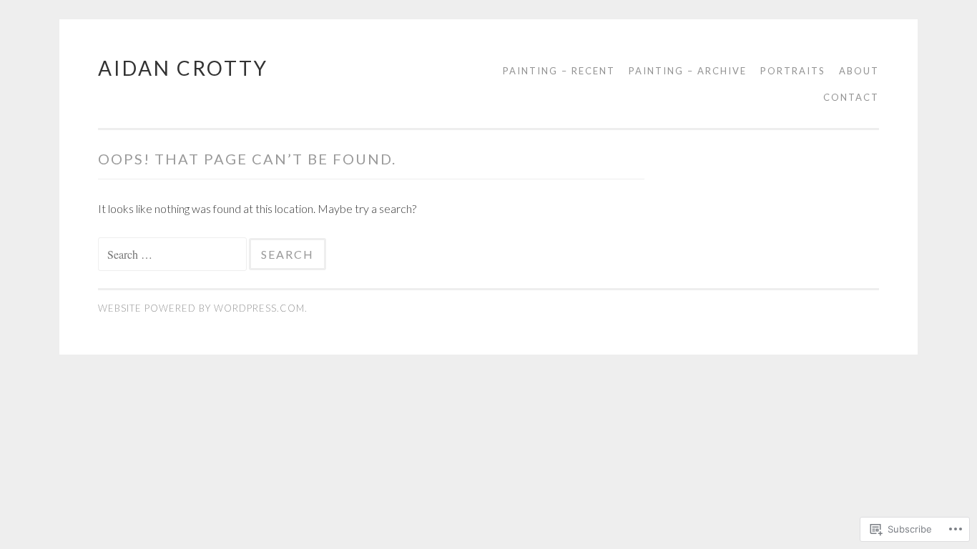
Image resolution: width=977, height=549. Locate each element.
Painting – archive (688, 70)
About (859, 70)
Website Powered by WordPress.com (201, 308)
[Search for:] (173, 254)
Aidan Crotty (183, 68)
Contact (851, 97)
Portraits (792, 70)
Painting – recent (559, 70)
